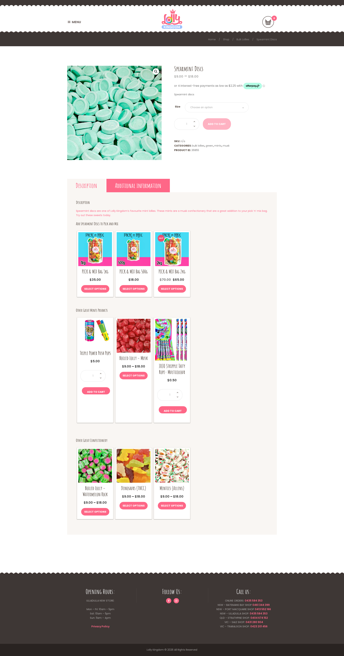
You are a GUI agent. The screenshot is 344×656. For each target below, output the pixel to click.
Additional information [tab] (138, 185)
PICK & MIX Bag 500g (134, 271)
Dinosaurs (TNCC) (133, 488)
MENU (76, 22)
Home (212, 39)
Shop (226, 39)
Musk (226, 145)
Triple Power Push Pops (95, 353)
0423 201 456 (258, 626)
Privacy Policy (100, 626)
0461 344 (258, 605)
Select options (95, 289)
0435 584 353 (253, 600)
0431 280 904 (254, 622)
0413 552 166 (263, 609)
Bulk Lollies (242, 39)
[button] (156, 71)
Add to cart (96, 392)
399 (267, 605)
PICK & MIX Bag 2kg (172, 271)
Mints (217, 145)
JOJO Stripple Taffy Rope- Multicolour (172, 369)
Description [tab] (86, 185)
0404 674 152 (259, 618)
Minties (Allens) (172, 488)
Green (209, 145)
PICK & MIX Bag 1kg (95, 271)
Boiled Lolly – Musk (133, 358)
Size (177, 106)
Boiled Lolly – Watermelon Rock (95, 491)
